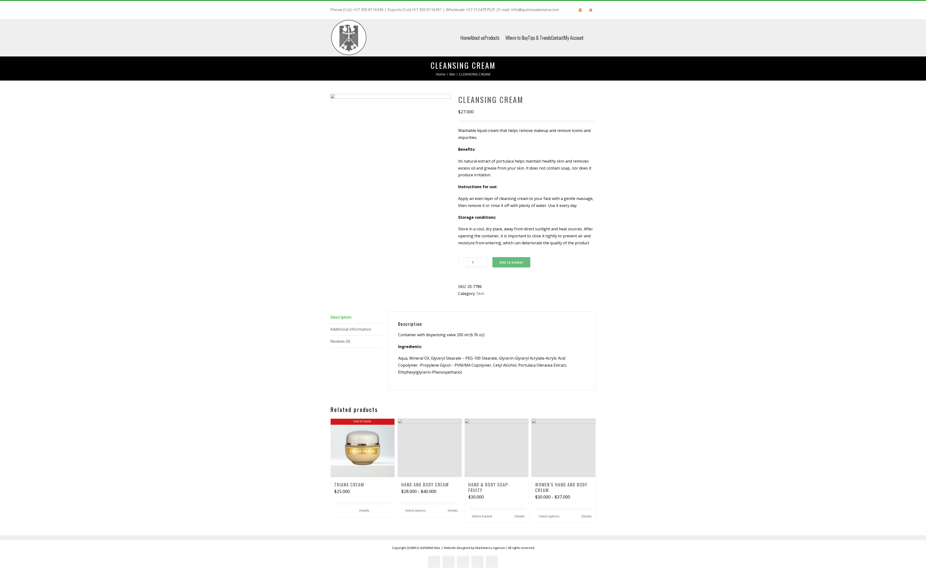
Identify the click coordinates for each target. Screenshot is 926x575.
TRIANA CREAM (349, 484)
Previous (334, 149)
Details (364, 510)
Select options (415, 510)
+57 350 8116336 (368, 9)
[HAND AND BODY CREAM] (430, 448)
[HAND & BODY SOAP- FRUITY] (497, 448)
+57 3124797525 (480, 9)
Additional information (350, 329)
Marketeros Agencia (490, 548)
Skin (480, 293)
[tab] (356, 317)
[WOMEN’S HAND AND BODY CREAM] (563, 448)
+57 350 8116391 (426, 9)
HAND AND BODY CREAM (425, 484)
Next (447, 149)
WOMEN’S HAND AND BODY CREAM (561, 487)
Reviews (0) (340, 341)
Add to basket (511, 262)
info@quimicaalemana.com (535, 9)
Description (340, 317)
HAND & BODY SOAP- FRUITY (489, 487)
